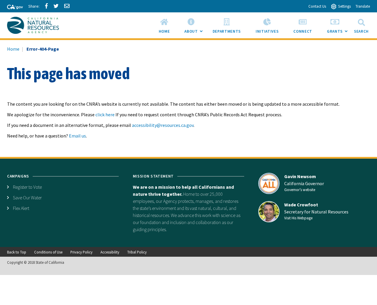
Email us (77, 136)
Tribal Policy (137, 252)
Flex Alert (21, 208)
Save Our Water (27, 197)
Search (361, 31)
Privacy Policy (81, 252)
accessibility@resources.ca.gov (163, 125)
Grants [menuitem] (338, 33)
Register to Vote (27, 187)
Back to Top (16, 252)
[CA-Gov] (12, 7)
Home (13, 49)
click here (105, 114)
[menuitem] (164, 25)
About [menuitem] (194, 33)
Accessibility (109, 252)
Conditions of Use (48, 252)
